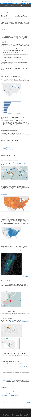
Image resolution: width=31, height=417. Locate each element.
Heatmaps (4, 148)
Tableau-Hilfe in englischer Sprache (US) (22, 3)
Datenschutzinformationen (17, 411)
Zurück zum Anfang (26, 276)
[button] (1, 12)
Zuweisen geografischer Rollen (8, 380)
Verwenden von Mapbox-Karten (6, 393)
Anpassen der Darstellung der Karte (7, 391)
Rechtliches (4, 411)
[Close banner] (30, 3)
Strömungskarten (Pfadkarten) (8, 149)
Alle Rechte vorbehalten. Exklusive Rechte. (15, 414)
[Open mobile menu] (2, 1)
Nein (27, 402)
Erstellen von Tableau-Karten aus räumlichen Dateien (12, 363)
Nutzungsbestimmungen (9, 411)
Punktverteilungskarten (6, 147)
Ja (24, 402)
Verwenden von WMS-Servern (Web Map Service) (9, 395)
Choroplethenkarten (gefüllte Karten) (9, 146)
